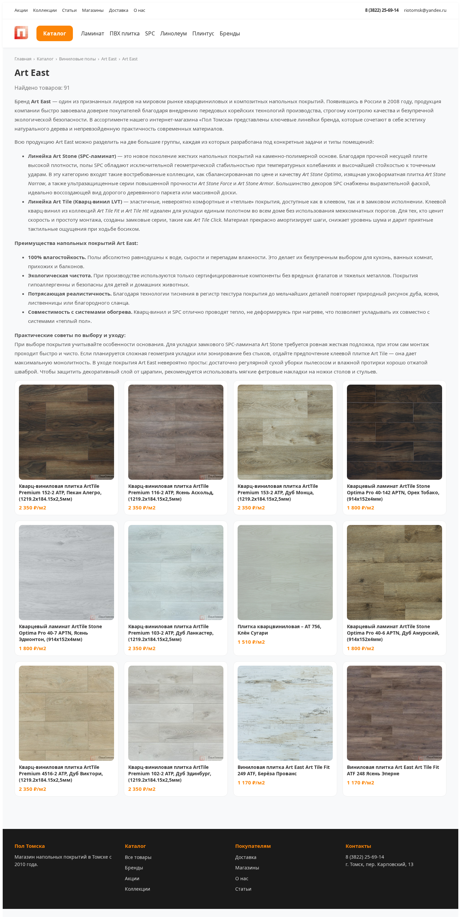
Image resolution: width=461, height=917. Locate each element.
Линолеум (173, 33)
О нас (139, 10)
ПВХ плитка (125, 33)
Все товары (138, 857)
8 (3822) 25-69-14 (382, 10)
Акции (21, 10)
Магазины (93, 10)
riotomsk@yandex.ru (425, 10)
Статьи (69, 10)
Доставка (118, 10)
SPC (150, 33)
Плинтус (203, 33)
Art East (109, 59)
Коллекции (45, 10)
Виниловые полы (77, 59)
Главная (23, 59)
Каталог (54, 33)
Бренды (230, 33)
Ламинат (92, 33)
